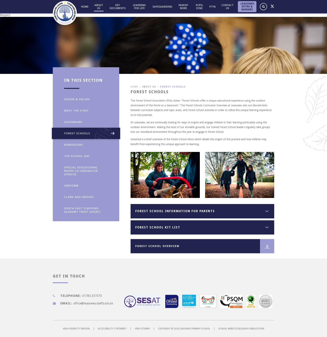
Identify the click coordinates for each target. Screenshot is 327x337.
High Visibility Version (76, 328)
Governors (73, 122)
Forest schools (173, 86)
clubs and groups (79, 197)
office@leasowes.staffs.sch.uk (93, 303)
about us (149, 86)
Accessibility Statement (112, 328)
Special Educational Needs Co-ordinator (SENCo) (81, 171)
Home (134, 86)
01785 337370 (92, 296)
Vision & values (77, 99)
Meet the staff (76, 110)
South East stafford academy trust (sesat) (82, 210)
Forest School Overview (157, 246)
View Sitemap (142, 328)
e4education (256, 328)
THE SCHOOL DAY (77, 156)
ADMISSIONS (73, 144)
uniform (71, 185)
